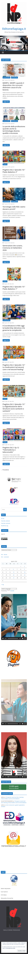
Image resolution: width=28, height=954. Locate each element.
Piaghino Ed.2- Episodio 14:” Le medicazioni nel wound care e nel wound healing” (14, 367)
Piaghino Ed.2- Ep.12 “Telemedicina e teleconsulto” (11, 449)
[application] (14, 617)
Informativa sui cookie (10, 948)
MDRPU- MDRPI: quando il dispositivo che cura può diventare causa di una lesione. (13, 86)
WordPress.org (4, 525)
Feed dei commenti (5, 523)
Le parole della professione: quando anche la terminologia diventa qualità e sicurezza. (14, 129)
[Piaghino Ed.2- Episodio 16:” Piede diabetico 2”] (14, 157)
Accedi (2, 518)
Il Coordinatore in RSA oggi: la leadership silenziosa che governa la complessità (14, 327)
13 (13, 572)
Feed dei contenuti (5, 521)
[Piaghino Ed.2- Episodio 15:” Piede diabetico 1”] (14, 274)
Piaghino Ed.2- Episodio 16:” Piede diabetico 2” (14, 171)
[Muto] (22, 638)
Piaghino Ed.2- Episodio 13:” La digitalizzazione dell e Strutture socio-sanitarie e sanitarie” (14, 407)
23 (24, 575)
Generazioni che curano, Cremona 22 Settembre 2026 (12, 247)
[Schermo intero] (25, 638)
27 (13, 577)
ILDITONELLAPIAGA (6, 77)
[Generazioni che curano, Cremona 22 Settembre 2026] (14, 233)
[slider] (13, 638)
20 (13, 575)
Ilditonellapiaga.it (14, 29)
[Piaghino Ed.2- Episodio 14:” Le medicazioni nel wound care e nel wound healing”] (14, 352)
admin (13, 80)
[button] (14, 617)
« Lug (2, 584)
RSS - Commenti (5, 557)
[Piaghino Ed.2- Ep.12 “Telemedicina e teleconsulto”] (14, 434)
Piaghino (5, 164)
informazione (14, 77)
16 (24, 572)
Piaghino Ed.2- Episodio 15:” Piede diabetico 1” (14, 287)
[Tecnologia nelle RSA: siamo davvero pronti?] (14, 194)
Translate (12, 590)
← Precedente (5, 470)
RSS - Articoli (4, 554)
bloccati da (15, 787)
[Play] (3, 638)
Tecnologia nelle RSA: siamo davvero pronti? (14, 208)
